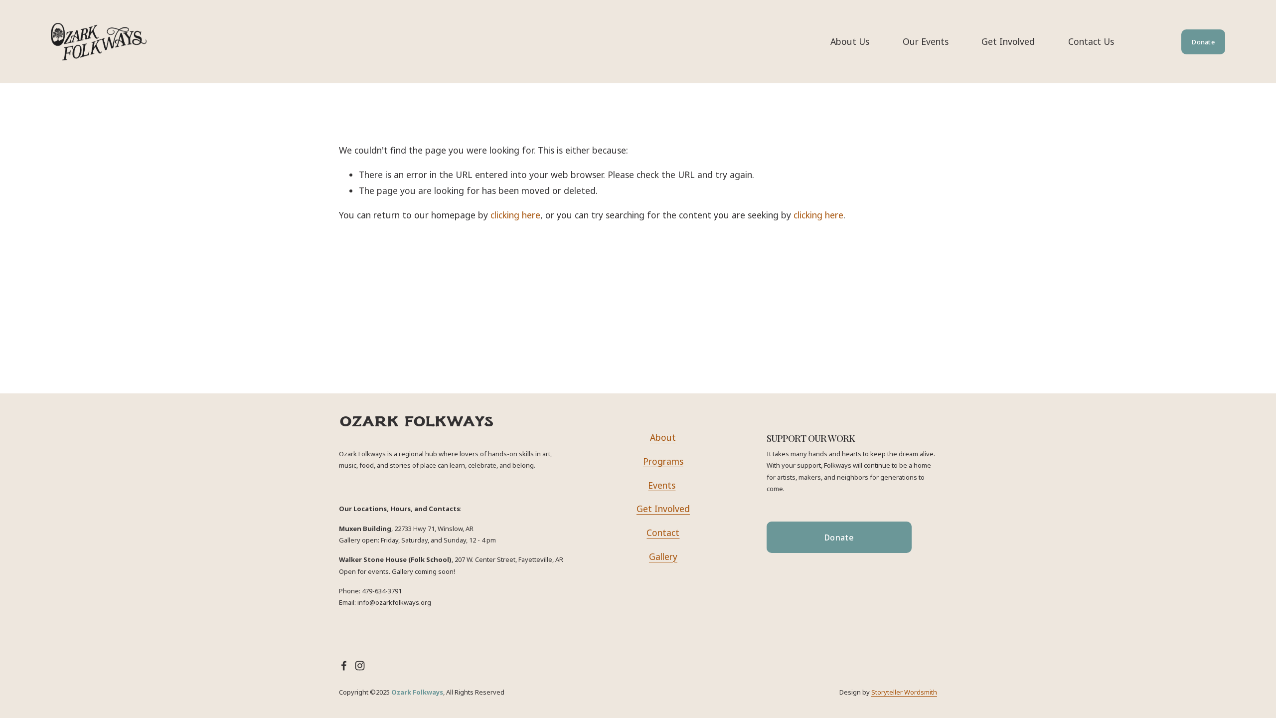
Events (661, 485)
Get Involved (1008, 41)
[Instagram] (360, 666)
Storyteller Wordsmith (904, 692)
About (663, 437)
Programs (663, 461)
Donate (1203, 41)
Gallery (663, 556)
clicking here (515, 215)
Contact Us (1091, 41)
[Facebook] (344, 666)
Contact (662, 532)
